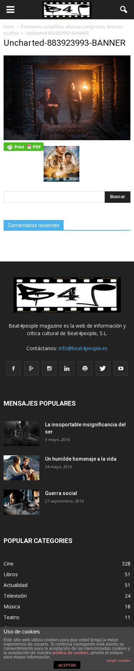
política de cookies (71, 652)
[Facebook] (13, 368)
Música (12, 606)
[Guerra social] (21, 502)
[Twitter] (103, 368)
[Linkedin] (67, 368)
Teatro (11, 617)
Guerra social (61, 493)
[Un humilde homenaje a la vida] (21, 467)
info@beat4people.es (83, 348)
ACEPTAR (67, 665)
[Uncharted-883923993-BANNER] (67, 138)
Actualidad (16, 585)
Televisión (15, 595)
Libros (11, 574)
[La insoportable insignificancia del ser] (21, 433)
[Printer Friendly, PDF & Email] (24, 146)
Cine (9, 563)
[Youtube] (121, 368)
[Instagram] (49, 368)
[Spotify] (85, 368)
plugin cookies (118, 660)
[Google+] (31, 368)
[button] (124, 9)
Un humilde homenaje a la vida (80, 459)
